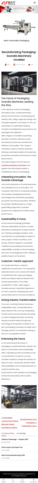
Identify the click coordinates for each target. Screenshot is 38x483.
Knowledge (21, 433)
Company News (7, 433)
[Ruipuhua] (8, 3)
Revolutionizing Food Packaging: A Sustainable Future (28, 422)
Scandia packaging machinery (14, 165)
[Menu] (35, 2)
